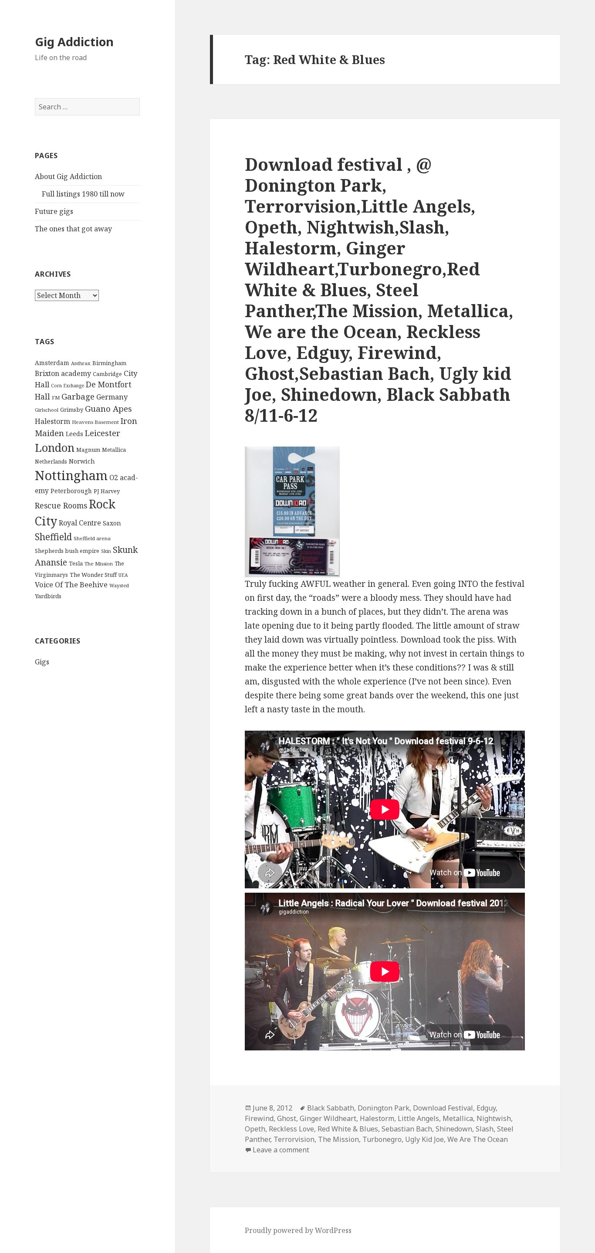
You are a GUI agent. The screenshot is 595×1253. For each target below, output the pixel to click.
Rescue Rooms (61, 505)
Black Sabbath (330, 1108)
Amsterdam (52, 363)
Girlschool (46, 409)
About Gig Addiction (68, 176)
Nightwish (494, 1118)
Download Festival (443, 1108)
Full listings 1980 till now (83, 194)
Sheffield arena (92, 538)
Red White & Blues (348, 1129)
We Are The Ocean (477, 1139)
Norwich (82, 461)
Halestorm (52, 421)
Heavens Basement (95, 422)
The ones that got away (73, 229)
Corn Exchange (67, 386)
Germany (112, 397)
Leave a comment (281, 1150)
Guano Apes (108, 408)
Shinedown (454, 1129)
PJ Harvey (107, 491)
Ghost (286, 1118)
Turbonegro (382, 1139)
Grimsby (71, 409)
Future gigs (54, 211)
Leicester (102, 432)
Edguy (486, 1108)
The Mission (99, 563)
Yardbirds (48, 596)
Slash (485, 1129)
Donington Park (383, 1108)
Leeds (74, 434)
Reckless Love (291, 1129)
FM (56, 397)
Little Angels (418, 1118)
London (54, 447)
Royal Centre (80, 523)
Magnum (88, 450)
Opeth (255, 1129)
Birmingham (109, 363)
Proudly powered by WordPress (298, 1230)
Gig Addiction (74, 42)
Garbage (78, 396)
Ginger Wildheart (328, 1118)
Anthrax (81, 363)
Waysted (119, 585)
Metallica (114, 450)
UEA (123, 575)
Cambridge (107, 374)
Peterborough (71, 491)
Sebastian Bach (407, 1129)
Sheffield (53, 537)
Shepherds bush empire (67, 551)
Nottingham (71, 475)
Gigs (42, 662)
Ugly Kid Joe (424, 1139)
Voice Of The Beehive (71, 584)
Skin (106, 551)
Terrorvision (294, 1139)
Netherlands (51, 461)
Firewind (259, 1118)
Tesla (76, 563)
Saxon (112, 523)
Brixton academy (63, 373)
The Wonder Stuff (93, 575)
